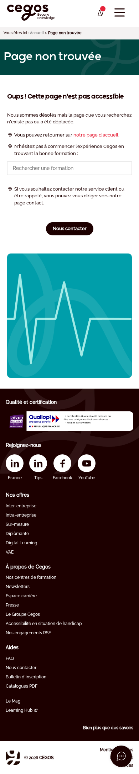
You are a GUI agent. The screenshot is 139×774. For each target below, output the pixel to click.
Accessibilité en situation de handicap (44, 623)
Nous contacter (70, 228)
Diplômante (17, 533)
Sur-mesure (17, 524)
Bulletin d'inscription (26, 676)
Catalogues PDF (21, 686)
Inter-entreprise (21, 505)
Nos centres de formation (31, 577)
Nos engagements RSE (28, 632)
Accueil (37, 33)
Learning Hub (19, 710)
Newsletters (18, 586)
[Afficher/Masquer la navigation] (120, 12)
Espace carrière (21, 595)
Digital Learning (21, 542)
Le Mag (13, 701)
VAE (10, 552)
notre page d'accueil (95, 135)
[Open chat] (121, 756)
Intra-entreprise (21, 515)
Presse (12, 605)
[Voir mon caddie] (100, 13)
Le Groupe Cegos (23, 614)
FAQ (10, 658)
